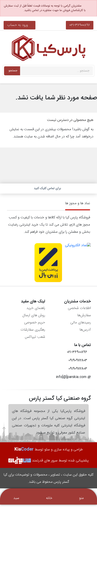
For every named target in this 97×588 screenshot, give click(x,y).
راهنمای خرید (35, 308)
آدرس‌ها (85, 330)
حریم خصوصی (34, 323)
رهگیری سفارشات (33, 330)
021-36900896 (79, 25)
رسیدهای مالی (80, 323)
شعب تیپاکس (35, 337)
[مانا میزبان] (19, 461)
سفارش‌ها (84, 315)
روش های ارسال (33, 315)
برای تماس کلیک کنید (47, 188)
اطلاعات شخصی (79, 308)
